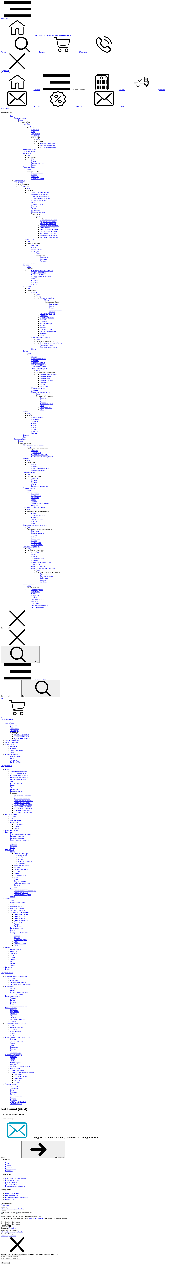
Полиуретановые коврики (41, 276)
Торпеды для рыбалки (39, 605)
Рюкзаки (34, 245)
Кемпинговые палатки (39, 194)
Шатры (34, 206)
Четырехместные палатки (49, 226)
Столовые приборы (47, 298)
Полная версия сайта (8, 1236)
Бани (33, 202)
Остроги (34, 505)
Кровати (34, 431)
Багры (33, 500)
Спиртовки (44, 382)
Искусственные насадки (40, 468)
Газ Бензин (44, 386)
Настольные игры (38, 388)
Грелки (42, 384)
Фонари (34, 357)
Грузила (34, 554)
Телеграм (83, 52)
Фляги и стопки (46, 329)
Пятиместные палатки (48, 228)
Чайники (43, 322)
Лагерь (25, 351)
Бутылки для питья (47, 318)
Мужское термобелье (48, 147)
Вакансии (9, 1171)
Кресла (34, 427)
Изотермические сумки (48, 347)
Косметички (44, 257)
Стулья (33, 425)
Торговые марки (11, 1184)
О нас (7, 1163)
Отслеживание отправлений (15, 1178)
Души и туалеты (37, 204)
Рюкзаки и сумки (29, 239)
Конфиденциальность (13, 1195)
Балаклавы (35, 177)
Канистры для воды (47, 314)
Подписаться (59, 1157)
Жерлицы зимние (37, 599)
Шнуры (34, 480)
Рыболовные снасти (30, 472)
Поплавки (35, 552)
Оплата (40, 35)
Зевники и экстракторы (40, 504)
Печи (42, 410)
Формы (34, 535)
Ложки (51, 306)
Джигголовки (36, 564)
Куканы (34, 521)
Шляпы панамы (37, 173)
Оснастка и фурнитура (31, 547)
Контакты (67, 35)
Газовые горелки (46, 376)
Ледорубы (35, 603)
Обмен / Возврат (11, 1182)
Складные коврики (38, 275)
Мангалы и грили (46, 404)
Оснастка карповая (38, 566)
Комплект (35, 130)
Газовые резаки (45, 378)
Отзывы (8, 1165)
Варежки (34, 161)
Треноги (43, 402)
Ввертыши (35, 596)
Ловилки (52, 312)
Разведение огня (46, 408)
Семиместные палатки (48, 231)
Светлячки (44, 574)
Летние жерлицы (37, 558)
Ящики (34, 597)
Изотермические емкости (40, 337)
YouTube (21, 1209)
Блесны (34, 464)
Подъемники (36, 496)
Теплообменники (37, 607)
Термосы (43, 333)
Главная (37, 90)
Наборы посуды (46, 323)
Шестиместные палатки (49, 230)
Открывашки (54, 304)
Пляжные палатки (38, 212)
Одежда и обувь (20, 118)
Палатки (26, 186)
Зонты (33, 429)
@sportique (5, 71)
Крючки (34, 556)
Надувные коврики (38, 273)
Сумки (33, 247)
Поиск (3, 52)
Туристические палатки (40, 192)
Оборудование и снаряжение (33, 445)
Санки (33, 594)
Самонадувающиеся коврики (42, 271)
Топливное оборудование (40, 368)
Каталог (40, 679)
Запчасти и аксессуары (39, 486)
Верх (33, 132)
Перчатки (35, 159)
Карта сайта (9, 1199)
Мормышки (35, 592)
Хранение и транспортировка (34, 507)
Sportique (4, 18)
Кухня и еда (27, 286)
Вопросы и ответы (12, 1193)
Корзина (59, 52)
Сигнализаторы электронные (42, 457)
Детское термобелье (47, 145)
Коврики (26, 265)
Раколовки (35, 498)
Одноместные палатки (48, 220)
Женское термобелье (47, 143)
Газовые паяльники (47, 380)
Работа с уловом (29, 488)
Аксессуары (35, 136)
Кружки (43, 327)
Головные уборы (29, 167)
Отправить (5, 1263)
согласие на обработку (36, 1218)
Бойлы (33, 537)
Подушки (34, 282)
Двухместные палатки (48, 222)
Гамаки (34, 433)
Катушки (34, 482)
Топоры (43, 398)
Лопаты (43, 400)
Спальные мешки (29, 263)
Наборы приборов (55, 310)
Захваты (34, 502)
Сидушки (34, 280)
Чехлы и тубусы (37, 519)
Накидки (43, 259)
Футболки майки (29, 151)
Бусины (43, 580)
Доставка (47, 35)
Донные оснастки (46, 576)
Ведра (42, 335)
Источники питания (38, 359)
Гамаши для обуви (38, 163)
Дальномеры (36, 453)
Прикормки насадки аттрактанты (35, 525)
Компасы (26, 435)
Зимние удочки (37, 590)
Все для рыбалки (20, 439)
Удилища (34, 478)
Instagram (14, 1209)
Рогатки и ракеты (37, 533)
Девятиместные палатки (49, 235)
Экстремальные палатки (40, 196)
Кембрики (44, 582)
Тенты (33, 208)
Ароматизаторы (37, 545)
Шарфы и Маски (37, 179)
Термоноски (35, 134)
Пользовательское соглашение (16, 1197)
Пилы (42, 406)
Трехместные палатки (48, 224)
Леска (33, 484)
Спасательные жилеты (39, 455)
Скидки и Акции (57, 35)
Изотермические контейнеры (51, 343)
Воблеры (34, 466)
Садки (33, 513)
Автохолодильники (47, 345)
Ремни (33, 165)
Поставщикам (10, 1169)
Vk (2, 1209)
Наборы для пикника (48, 331)
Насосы (34, 284)
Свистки (34, 390)
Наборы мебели (37, 417)
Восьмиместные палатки (49, 233)
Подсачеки (35, 494)
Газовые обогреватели (48, 374)
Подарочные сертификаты (15, 1186)
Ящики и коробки (38, 515)
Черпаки (34, 601)
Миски (42, 325)
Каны (33, 523)
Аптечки (43, 261)
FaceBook (7, 1209)
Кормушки (35, 531)
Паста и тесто (36, 543)
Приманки (26, 459)
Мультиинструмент (38, 365)
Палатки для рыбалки (39, 200)
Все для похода (19, 181)
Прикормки (35, 539)
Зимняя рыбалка (29, 584)
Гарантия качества (12, 1180)
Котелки (43, 320)
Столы (33, 423)
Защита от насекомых (39, 367)
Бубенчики (44, 578)
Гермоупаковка (36, 249)
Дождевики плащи (30, 149)
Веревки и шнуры (38, 363)
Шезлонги (35, 419)
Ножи (25, 437)
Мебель (25, 412)
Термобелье (27, 124)
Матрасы (34, 278)
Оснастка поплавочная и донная (43, 568)
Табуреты (34, 421)
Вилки (51, 308)
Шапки (34, 175)
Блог (35, 35)
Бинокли (34, 451)
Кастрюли (44, 316)
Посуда (34, 292)
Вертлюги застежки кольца (41, 562)
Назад (12, 116)
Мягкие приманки (38, 470)
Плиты (33, 349)
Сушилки (34, 517)
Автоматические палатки (40, 198)
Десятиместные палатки (49, 237)
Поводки (34, 560)
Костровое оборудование (40, 392)
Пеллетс (34, 541)
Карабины (35, 361)
